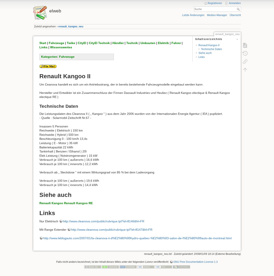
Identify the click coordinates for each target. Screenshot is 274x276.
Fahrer (176, 43)
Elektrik (163, 43)
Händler (118, 43)
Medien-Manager (217, 15)
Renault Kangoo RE (78, 203)
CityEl (82, 43)
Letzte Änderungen (193, 15)
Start (42, 43)
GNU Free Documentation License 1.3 (195, 261)
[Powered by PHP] (128, 266)
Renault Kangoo (51, 203)
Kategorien (49, 56)
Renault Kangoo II (208, 45)
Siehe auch (205, 53)
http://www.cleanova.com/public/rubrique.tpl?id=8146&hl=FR (103, 221)
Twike (71, 43)
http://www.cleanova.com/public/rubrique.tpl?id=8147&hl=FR (111, 229)
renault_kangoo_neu (70, 26)
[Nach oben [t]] (245, 70)
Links (201, 57)
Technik (132, 43)
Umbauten (147, 43)
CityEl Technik (99, 43)
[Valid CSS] (163, 266)
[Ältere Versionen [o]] (245, 53)
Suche (239, 9)
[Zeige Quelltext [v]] (245, 45)
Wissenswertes (61, 47)
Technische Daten (211, 49)
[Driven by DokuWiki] (181, 266)
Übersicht (235, 15)
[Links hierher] (245, 62)
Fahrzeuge (56, 43)
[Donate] (110, 266)
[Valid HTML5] (146, 266)
